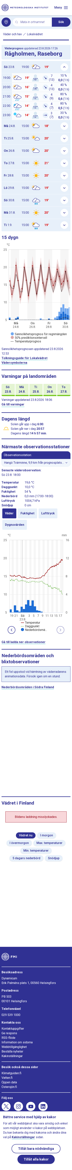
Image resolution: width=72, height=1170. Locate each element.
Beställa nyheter (12, 1051)
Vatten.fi (7, 1078)
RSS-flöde (8, 1038)
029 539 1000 (11, 1015)
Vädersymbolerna (14, 362)
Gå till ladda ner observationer (24, 642)
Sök (61, 22)
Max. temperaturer (49, 843)
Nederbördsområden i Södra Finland (28, 687)
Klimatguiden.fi (11, 1073)
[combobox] (35, 22)
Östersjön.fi (9, 1087)
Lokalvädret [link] (35, 34)
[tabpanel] (36, 582)
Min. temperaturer (36, 850)
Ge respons (9, 1033)
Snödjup (54, 858)
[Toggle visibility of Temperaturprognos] (26, 341)
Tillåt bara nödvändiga (36, 1149)
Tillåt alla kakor (36, 1159)
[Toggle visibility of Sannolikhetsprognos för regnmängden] (39, 334)
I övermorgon (19, 843)
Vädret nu (25, 835)
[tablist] (36, 519)
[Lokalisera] (6, 22)
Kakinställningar (12, 1056)
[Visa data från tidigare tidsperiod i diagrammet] (11, 630)
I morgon (46, 835)
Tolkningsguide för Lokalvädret (24, 358)
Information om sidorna (17, 1042)
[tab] (9, 513)
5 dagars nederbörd (26, 858)
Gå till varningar (13, 404)
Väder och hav (12, 34)
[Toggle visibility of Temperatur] (30, 622)
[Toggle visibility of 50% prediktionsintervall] (29, 338)
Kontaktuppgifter (13, 1028)
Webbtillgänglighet (14, 1047)
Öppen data (9, 1082)
